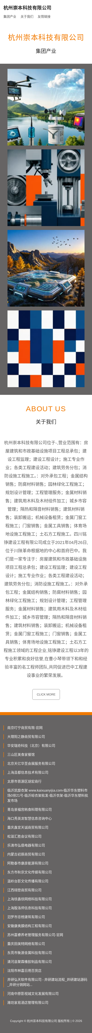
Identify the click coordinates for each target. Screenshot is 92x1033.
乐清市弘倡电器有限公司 (26, 845)
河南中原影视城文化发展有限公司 (33, 993)
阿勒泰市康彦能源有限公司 (27, 863)
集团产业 (9, 16)
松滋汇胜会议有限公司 (24, 836)
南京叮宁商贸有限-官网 (25, 728)
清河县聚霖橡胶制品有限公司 (29, 962)
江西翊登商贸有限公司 (24, 890)
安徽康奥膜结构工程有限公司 (29, 926)
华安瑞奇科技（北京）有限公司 (31, 745)
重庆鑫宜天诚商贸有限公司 (27, 827)
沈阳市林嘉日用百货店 (24, 970)
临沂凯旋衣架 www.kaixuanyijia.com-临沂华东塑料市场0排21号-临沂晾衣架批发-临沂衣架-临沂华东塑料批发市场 (47, 795)
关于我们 (27, 16)
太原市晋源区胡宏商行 (24, 781)
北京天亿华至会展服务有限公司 (31, 763)
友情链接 (44, 16)
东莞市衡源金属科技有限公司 (29, 953)
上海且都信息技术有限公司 (27, 772)
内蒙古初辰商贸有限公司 (26, 854)
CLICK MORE (46, 694)
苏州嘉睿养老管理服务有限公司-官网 (35, 935)
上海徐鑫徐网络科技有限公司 (29, 899)
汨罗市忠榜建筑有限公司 (26, 917)
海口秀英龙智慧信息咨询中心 (29, 818)
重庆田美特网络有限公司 (26, 944)
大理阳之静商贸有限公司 (26, 737)
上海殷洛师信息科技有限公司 (29, 908)
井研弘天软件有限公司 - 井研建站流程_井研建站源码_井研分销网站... (47, 982)
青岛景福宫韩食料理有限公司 (29, 809)
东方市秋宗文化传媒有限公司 (29, 872)
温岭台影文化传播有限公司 (27, 881)
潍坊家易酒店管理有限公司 (27, 1002)
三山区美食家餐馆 (21, 754)
